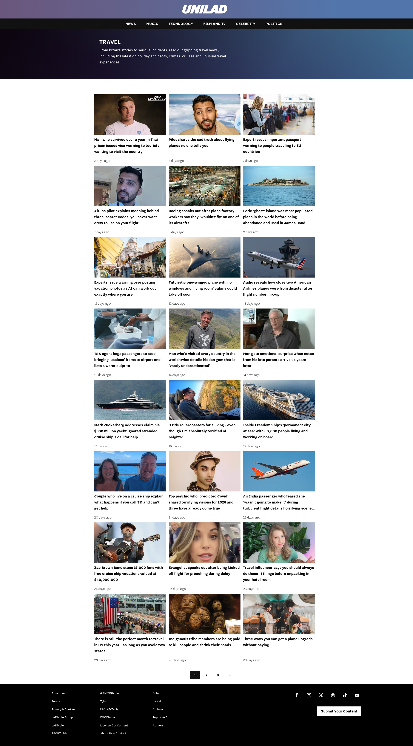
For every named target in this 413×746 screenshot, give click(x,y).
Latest (157, 701)
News (130, 23)
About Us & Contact (113, 733)
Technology (181, 23)
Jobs (156, 693)
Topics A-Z (160, 717)
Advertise (58, 693)
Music (152, 23)
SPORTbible (60, 733)
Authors (158, 725)
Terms (56, 701)
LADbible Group (62, 717)
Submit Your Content (339, 711)
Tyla (103, 701)
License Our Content (114, 725)
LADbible (58, 725)
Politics (273, 23)
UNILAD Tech (109, 709)
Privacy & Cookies (64, 709)
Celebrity (245, 23)
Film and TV (214, 23)
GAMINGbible (109, 693)
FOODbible (107, 717)
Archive (158, 709)
